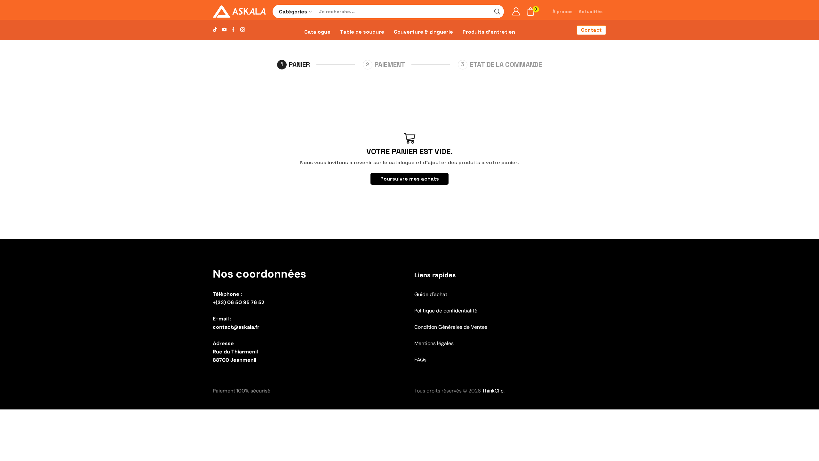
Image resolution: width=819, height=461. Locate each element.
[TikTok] (215, 30)
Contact (591, 30)
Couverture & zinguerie (423, 31)
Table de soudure (362, 31)
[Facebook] (233, 30)
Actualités (590, 11)
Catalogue (317, 31)
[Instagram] (242, 30)
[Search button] (497, 11)
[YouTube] (224, 30)
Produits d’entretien (489, 31)
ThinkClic (493, 390)
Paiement (390, 64)
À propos (562, 11)
